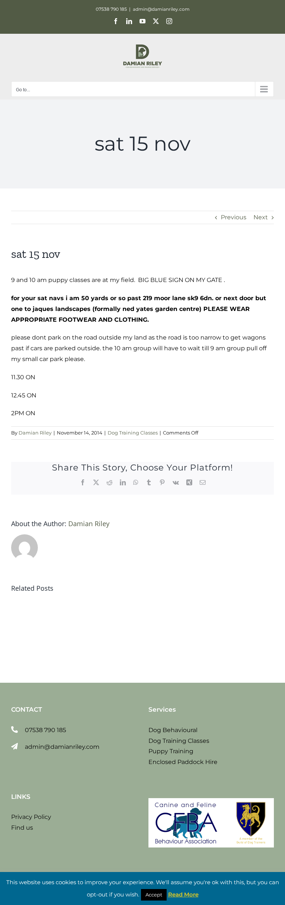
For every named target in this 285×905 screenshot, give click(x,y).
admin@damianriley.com (161, 9)
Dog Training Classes (133, 433)
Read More (183, 894)
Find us (22, 827)
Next (260, 217)
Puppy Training (170, 751)
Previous (233, 217)
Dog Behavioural (172, 730)
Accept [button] (153, 895)
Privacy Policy (31, 816)
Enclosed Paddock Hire (182, 761)
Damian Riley (35, 433)
